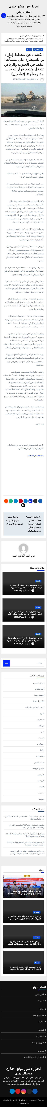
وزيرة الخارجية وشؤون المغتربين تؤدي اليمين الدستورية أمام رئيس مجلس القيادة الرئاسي (24, 614)
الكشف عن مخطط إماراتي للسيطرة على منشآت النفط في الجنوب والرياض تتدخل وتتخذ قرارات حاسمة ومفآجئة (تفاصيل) (24, 64)
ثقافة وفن (40, 719)
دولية (42, 732)
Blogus (41, 1100)
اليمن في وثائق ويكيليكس (34, 707)
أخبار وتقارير (38, 50)
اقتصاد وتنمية (39, 695)
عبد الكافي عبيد (31, 79)
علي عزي (40, 774)
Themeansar (23, 1104)
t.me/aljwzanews (36, 455)
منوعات (41, 799)
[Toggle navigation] (44, 15)
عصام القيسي (39, 762)
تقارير (42, 713)
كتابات (41, 787)
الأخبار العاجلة (38, 701)
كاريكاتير (41, 781)
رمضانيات (40, 744)
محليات (41, 793)
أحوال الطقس (38, 683)
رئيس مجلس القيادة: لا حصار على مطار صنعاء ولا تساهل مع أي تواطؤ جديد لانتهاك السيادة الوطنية (24, 640)
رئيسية (29, 50)
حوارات (41, 726)
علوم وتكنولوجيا (38, 768)
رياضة (42, 750)
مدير (28, 590)
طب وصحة (40, 756)
